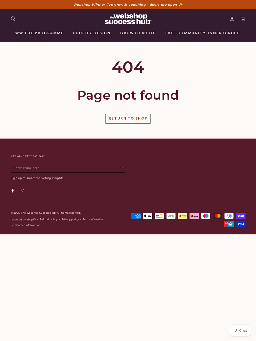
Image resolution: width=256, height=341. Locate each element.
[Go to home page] (128, 18)
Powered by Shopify (23, 219)
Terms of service (93, 219)
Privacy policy (70, 219)
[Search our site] (13, 18)
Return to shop (128, 118)
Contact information (27, 225)
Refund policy (48, 219)
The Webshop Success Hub (38, 212)
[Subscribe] (122, 167)
